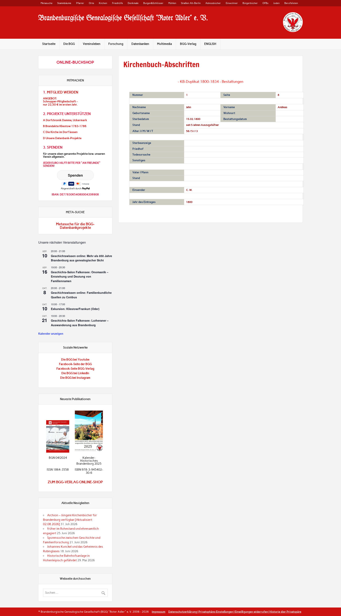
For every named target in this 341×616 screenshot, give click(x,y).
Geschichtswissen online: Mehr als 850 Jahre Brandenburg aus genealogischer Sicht (81, 258)
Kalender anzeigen (50, 333)
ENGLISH (210, 44)
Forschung (115, 44)
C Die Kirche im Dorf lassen (60, 132)
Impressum (158, 611)
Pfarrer (80, 3)
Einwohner (232, 3)
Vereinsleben (91, 44)
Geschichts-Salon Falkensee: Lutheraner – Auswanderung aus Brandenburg (80, 322)
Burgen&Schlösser (153, 3)
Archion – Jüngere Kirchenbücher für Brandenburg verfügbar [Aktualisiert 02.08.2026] (70, 519)
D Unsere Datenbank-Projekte (62, 138)
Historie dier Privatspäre (285, 611)
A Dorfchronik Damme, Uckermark (65, 120)
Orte (91, 3)
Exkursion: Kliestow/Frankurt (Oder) (75, 309)
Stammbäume (64, 3)
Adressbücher (213, 3)
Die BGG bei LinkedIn (75, 373)
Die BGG (69, 44)
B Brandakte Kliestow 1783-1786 (64, 126)
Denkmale (133, 3)
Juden (276, 3)
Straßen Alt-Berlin (191, 3)
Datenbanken (140, 44)
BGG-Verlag (188, 44)
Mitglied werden (62, 92)
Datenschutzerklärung (182, 611)
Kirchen (103, 3)
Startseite (48, 44)
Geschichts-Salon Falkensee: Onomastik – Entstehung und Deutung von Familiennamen (79, 276)
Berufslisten (291, 3)
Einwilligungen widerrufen (251, 611)
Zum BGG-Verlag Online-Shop (75, 482)
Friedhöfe (117, 3)
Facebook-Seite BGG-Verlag (75, 368)
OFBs (265, 3)
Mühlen (172, 3)
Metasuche (46, 3)
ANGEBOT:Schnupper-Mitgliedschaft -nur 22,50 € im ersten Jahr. (60, 101)
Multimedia (164, 44)
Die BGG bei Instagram (75, 378)
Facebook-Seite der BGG (75, 364)
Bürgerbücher (250, 3)
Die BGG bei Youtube (75, 359)
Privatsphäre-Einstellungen (216, 611)
